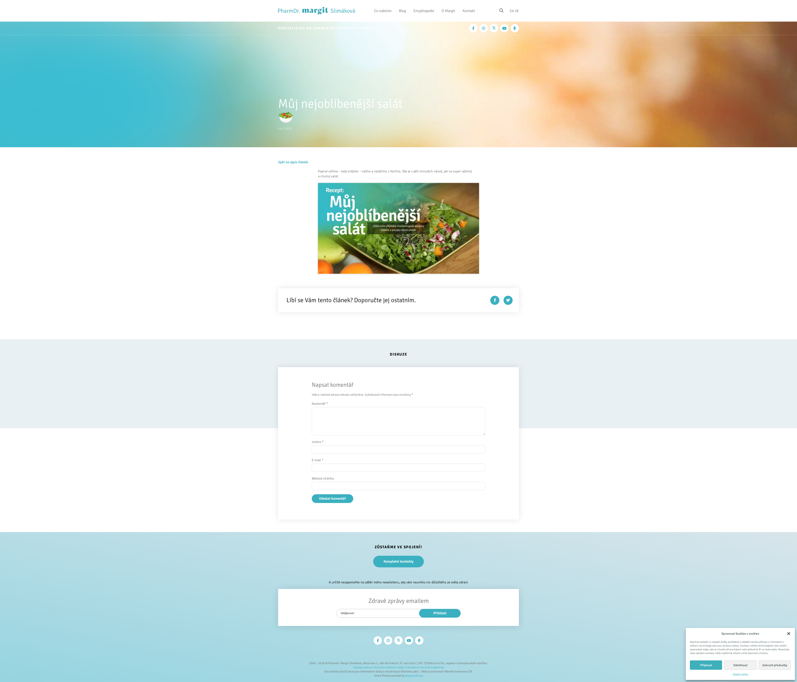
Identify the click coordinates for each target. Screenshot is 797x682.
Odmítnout (740, 665)
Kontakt (469, 11)
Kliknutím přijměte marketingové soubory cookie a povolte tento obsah (398, 228)
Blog (402, 11)
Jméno (318, 442)
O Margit (448, 11)
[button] (789, 634)
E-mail (317, 460)
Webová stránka (323, 478)
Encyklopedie (423, 11)
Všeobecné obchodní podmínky (425, 667)
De (517, 11)
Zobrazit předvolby (774, 665)
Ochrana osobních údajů (389, 667)
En (512, 11)
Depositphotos (414, 675)
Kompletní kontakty (398, 561)
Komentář (320, 404)
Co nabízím (382, 11)
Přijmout (706, 665)
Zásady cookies (740, 674)
